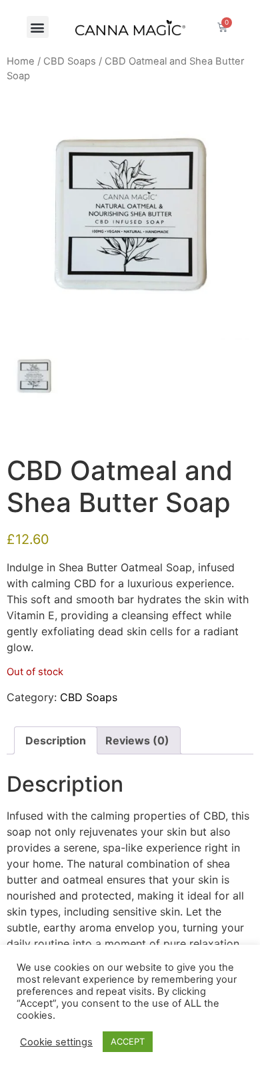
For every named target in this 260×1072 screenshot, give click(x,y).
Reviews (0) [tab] (137, 740)
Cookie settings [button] (56, 1042)
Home (21, 61)
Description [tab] (55, 740)
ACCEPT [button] (128, 1041)
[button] (38, 27)
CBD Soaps (69, 61)
